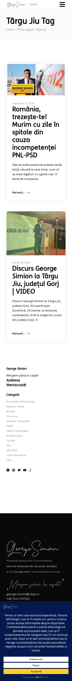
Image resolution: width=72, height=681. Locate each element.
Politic (9, 426)
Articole (10, 411)
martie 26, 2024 (21, 262)
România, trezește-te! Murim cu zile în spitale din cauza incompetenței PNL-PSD (35, 132)
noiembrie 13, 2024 (23, 103)
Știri (8, 445)
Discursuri (12, 416)
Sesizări (10, 440)
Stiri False (11, 450)
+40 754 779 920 (18, 599)
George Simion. (23, 571)
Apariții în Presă (15, 406)
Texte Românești (16, 455)
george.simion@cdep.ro (22, 594)
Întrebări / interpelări (17, 421)
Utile (9, 460)
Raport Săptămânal (17, 430)
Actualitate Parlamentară (20, 401)
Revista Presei (14, 435)
